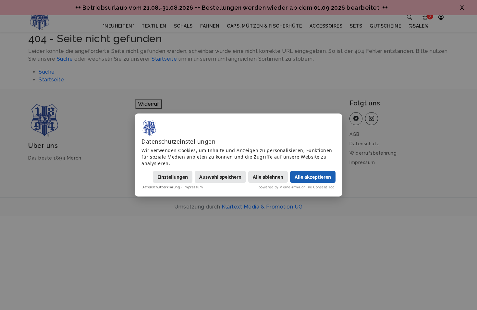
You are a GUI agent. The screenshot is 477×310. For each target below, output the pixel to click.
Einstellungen (172, 177)
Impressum (193, 187)
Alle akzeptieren (313, 177)
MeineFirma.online (295, 187)
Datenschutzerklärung (160, 187)
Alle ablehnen (268, 177)
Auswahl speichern (220, 177)
